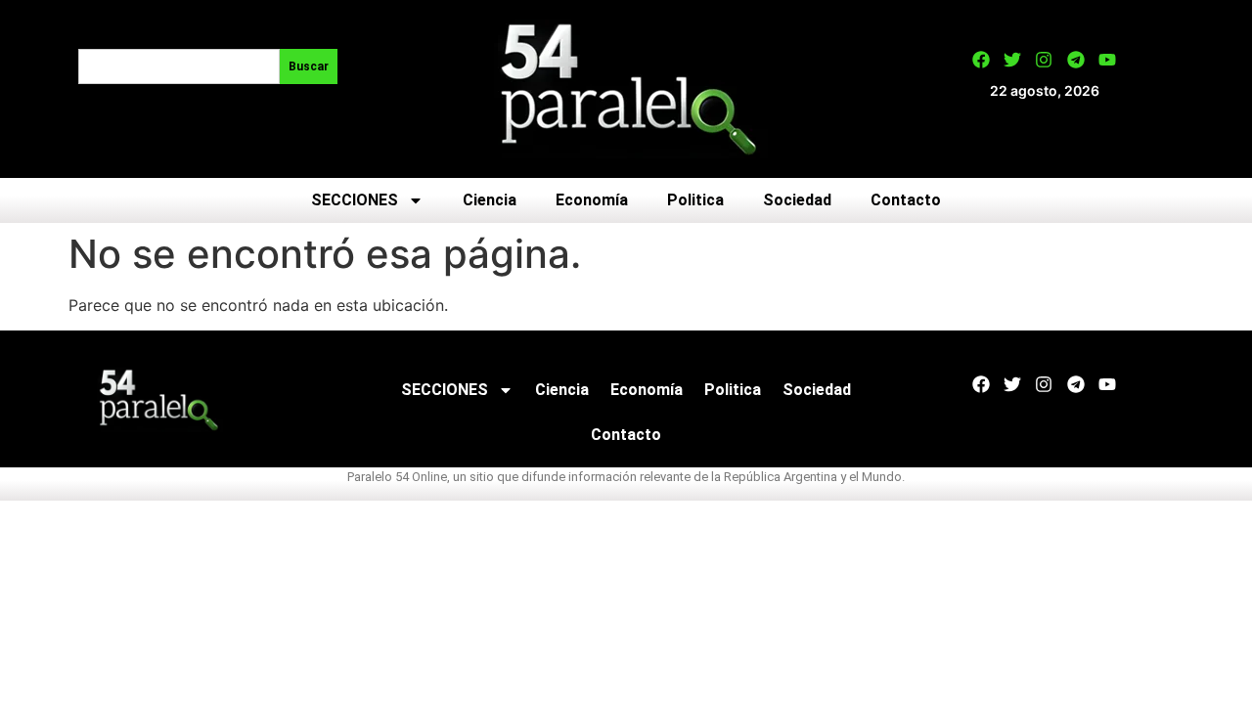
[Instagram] (1043, 59)
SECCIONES (354, 200)
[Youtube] (1107, 59)
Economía (592, 200)
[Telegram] (1076, 59)
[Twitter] (1012, 59)
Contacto (906, 200)
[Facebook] (981, 59)
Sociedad (797, 200)
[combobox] (179, 66)
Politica (695, 200)
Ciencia (489, 200)
